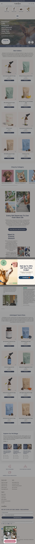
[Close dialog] (34, 260)
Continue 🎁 (26, 277)
